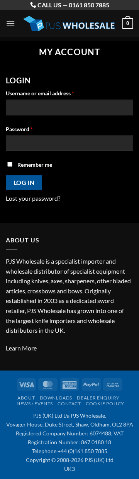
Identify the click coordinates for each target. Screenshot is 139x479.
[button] (10, 23)
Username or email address (51, 93)
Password (30, 128)
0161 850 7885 (89, 4)
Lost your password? (33, 198)
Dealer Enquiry (98, 398)
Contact (69, 403)
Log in (24, 182)
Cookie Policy (105, 403)
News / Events (35, 403)
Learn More (21, 348)
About (26, 398)
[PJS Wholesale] (69, 23)
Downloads (56, 398)
